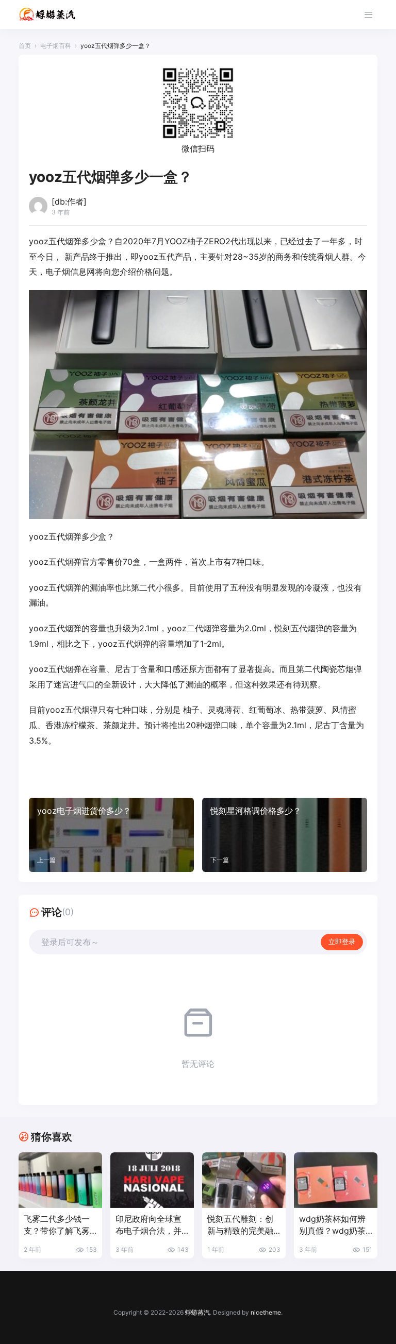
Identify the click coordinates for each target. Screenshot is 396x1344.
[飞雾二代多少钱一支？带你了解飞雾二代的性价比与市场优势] (60, 1180)
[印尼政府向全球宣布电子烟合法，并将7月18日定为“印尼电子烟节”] (152, 1180)
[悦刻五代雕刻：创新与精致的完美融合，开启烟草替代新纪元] (244, 1180)
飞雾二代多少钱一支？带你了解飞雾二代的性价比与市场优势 (57, 1225)
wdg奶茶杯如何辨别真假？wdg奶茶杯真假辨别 (332, 1225)
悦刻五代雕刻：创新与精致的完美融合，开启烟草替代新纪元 (240, 1225)
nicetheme (266, 1312)
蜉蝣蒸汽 (197, 1312)
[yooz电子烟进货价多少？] (111, 835)
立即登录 (341, 941)
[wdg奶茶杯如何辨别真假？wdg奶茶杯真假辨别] (335, 1180)
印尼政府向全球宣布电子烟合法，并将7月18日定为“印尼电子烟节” (149, 1225)
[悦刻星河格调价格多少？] (284, 835)
